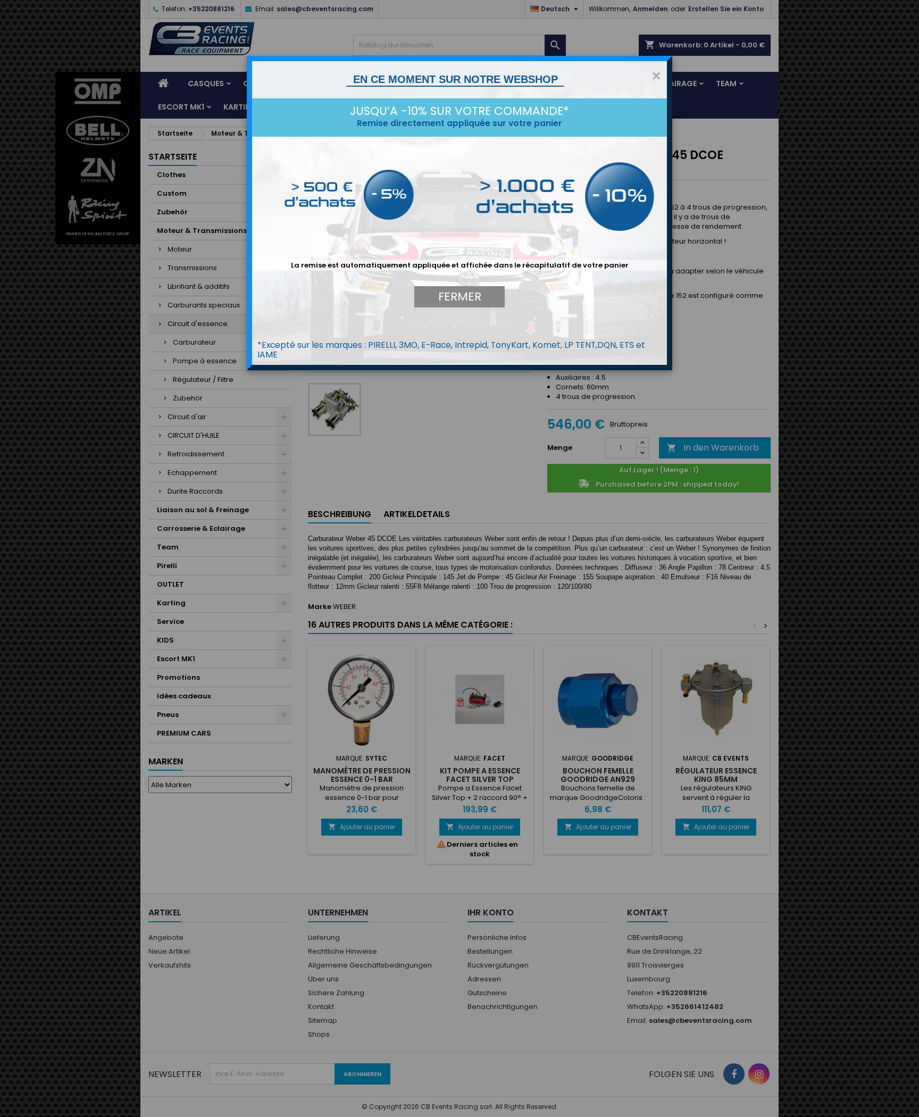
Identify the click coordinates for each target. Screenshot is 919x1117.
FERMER (459, 296)
